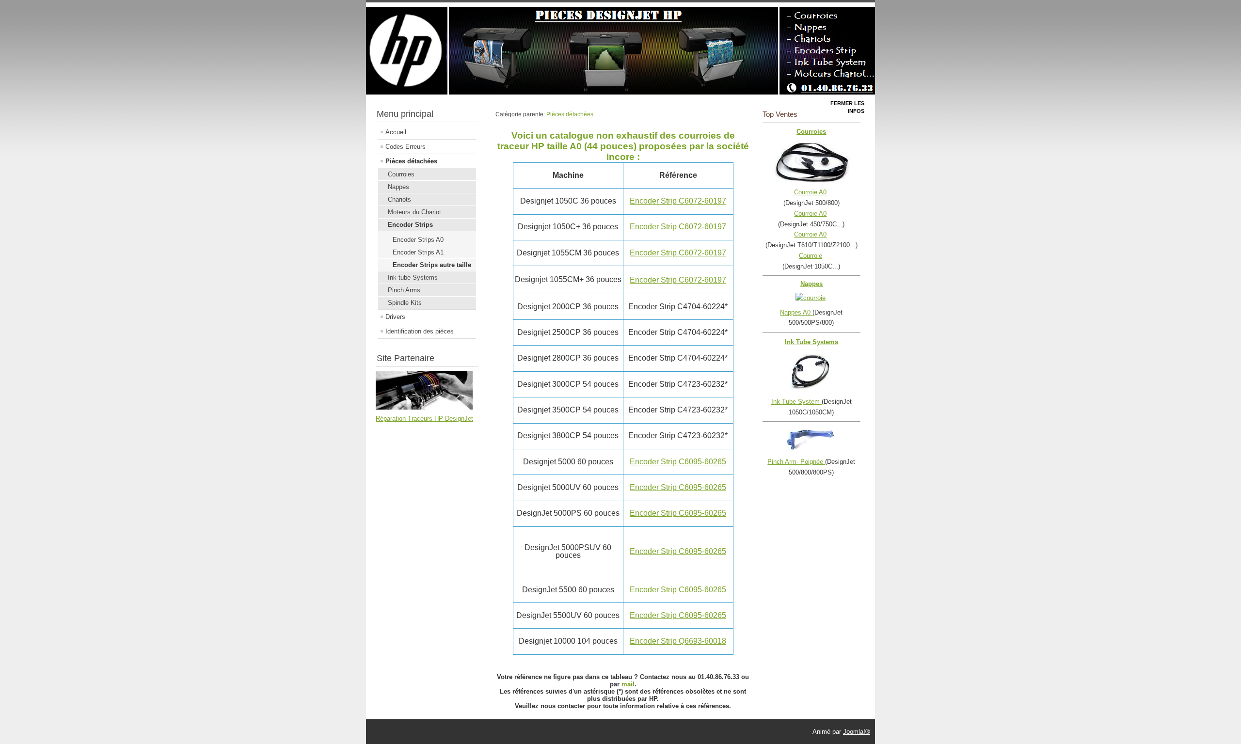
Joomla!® (856, 731)
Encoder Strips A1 (418, 252)
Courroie (810, 255)
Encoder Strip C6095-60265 (678, 462)
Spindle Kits (405, 302)
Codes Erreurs (405, 146)
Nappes (398, 186)
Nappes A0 (796, 312)
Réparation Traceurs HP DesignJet (424, 418)
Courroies (401, 174)
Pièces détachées (411, 161)
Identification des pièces (419, 331)
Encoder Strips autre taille (432, 265)
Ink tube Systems (413, 277)
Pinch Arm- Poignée (796, 461)
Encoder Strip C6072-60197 (678, 201)
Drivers (395, 316)
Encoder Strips (410, 224)
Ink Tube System (796, 401)
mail (628, 684)
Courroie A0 (810, 192)
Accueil (395, 132)
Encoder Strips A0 (418, 239)
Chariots (399, 199)
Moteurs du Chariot (414, 212)
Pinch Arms (404, 290)
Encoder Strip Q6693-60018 (678, 641)
